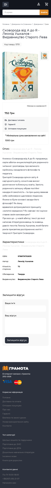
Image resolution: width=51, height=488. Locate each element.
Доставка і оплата (16, 120)
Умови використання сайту (15, 422)
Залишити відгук (17, 340)
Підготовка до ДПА (11, 448)
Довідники (38, 24)
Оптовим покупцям (17, 129)
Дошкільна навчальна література (18, 452)
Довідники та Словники (21, 24)
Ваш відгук (10, 315)
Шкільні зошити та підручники (17, 440)
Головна (5, 24)
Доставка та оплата (11, 401)
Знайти (44, 12)
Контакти (7, 426)
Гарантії (11, 124)
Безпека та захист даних (14, 417)
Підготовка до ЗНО (11, 444)
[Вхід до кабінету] (38, 4)
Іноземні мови (9, 456)
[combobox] (21, 12)
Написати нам (9, 483)
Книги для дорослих (12, 460)
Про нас (6, 409)
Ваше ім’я (10, 303)
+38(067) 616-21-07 (10, 479)
